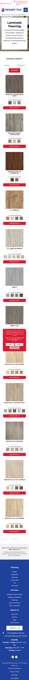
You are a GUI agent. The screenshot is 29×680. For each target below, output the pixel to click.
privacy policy (16, 337)
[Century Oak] (14, 199)
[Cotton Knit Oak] (19, 410)
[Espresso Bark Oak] (14, 410)
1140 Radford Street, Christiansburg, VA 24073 (21, 3)
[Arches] (14, 315)
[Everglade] (17, 295)
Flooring (7, 14)
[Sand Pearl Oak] (14, 507)
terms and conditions (12, 339)
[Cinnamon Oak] (14, 161)
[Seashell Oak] (14, 102)
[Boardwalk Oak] (19, 141)
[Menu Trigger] (25, 10)
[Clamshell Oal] (12, 218)
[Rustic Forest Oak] (21, 487)
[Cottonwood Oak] (17, 487)
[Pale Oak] (14, 353)
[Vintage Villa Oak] (17, 449)
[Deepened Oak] (14, 84)
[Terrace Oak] (12, 449)
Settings (14, 347)
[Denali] (21, 295)
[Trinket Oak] (21, 526)
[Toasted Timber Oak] (12, 372)
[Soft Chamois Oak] (14, 392)
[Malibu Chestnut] (14, 256)
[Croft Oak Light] (10, 256)
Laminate (12, 14)
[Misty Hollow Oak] (17, 218)
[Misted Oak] (17, 179)
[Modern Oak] (14, 122)
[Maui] (12, 295)
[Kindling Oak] (24, 410)
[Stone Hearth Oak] (10, 410)
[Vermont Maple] (18, 256)
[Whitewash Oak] (21, 449)
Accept (10, 344)
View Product (14, 107)
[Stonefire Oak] (14, 430)
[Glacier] (14, 276)
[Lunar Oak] (17, 526)
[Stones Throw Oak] (21, 372)
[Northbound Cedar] (14, 238)
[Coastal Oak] (14, 141)
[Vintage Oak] (19, 102)
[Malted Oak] (17, 372)
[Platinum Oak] (22, 256)
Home (3, 14)
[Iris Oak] (12, 487)
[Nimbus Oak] (14, 469)
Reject (19, 344)
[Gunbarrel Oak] (21, 218)
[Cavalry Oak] (12, 526)
